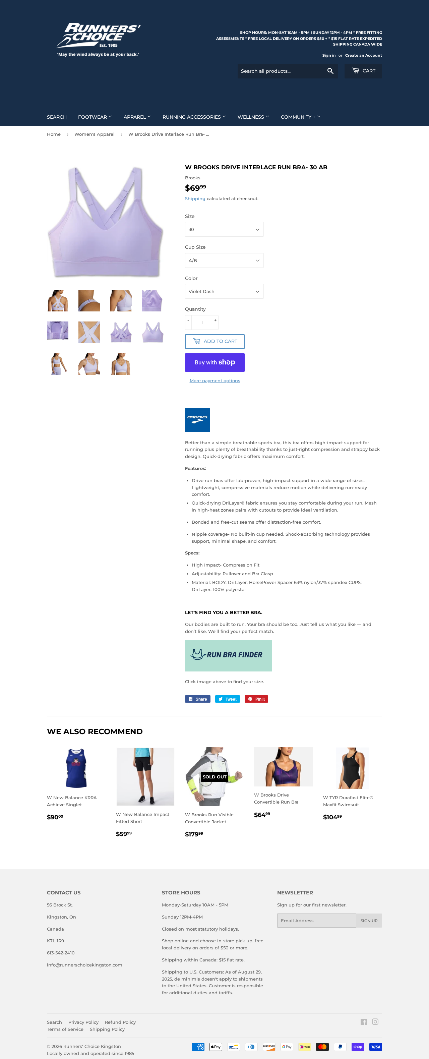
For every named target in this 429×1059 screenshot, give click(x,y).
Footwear (93, 117)
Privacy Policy (83, 1022)
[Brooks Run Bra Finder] (228, 669)
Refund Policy (120, 1022)
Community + (299, 117)
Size (190, 216)
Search (57, 117)
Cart (368, 71)
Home (54, 134)
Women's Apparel (94, 134)
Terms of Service (65, 1029)
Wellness (251, 117)
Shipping (195, 198)
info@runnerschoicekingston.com (84, 964)
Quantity (195, 309)
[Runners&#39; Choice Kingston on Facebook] (363, 1022)
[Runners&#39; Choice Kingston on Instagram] (375, 1022)
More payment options (215, 380)
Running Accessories (192, 117)
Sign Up (369, 920)
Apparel (135, 117)
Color (191, 278)
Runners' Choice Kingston (92, 1046)
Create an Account (363, 55)
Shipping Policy (107, 1029)
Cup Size (195, 247)
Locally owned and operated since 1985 (90, 1053)
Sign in (329, 55)
